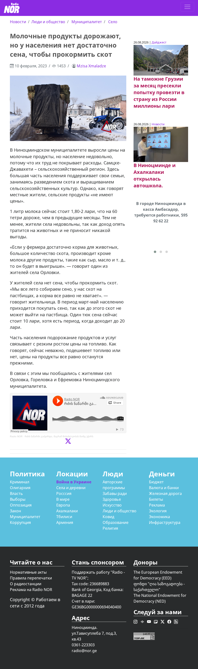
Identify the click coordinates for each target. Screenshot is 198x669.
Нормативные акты (28, 572)
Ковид (108, 516)
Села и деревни (70, 487)
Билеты (156, 499)
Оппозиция (21, 505)
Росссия (63, 493)
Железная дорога (165, 493)
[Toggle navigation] (187, 7)
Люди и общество (48, 21)
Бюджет (156, 482)
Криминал (19, 482)
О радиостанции (25, 583)
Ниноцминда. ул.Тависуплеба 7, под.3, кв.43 (94, 633)
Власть (16, 493)
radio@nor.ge (84, 650)
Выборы (17, 499)
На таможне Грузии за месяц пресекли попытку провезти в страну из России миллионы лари (159, 92)
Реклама (157, 505)
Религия (110, 528)
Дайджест (159, 42)
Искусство (112, 505)
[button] (155, 251)
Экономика (159, 516)
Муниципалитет (86, 21)
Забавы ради (115, 493)
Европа (63, 505)
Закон (15, 511)
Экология (158, 511)
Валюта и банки (164, 487)
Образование (115, 522)
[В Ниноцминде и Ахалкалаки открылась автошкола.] (161, 144)
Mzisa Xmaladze (91, 66)
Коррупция (20, 522)
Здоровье (112, 499)
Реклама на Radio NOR (31, 589)
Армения (64, 522)
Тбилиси (64, 516)
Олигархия (20, 487)
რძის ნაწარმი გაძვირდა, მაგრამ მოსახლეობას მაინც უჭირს (59, 436)
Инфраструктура (164, 522)
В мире (63, 499)
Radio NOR (16, 436)
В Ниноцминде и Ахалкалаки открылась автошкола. (155, 175)
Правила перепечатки (31, 578)
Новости (18, 21)
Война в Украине (73, 482)
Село (112, 21)
